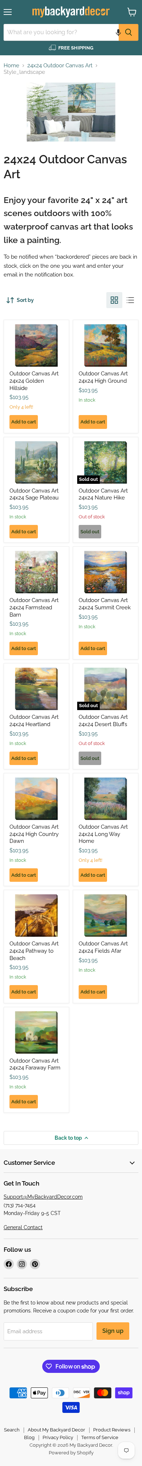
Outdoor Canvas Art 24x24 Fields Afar (103, 947)
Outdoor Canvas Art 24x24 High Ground (103, 377)
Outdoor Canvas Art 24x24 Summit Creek (105, 604)
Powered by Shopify (71, 1452)
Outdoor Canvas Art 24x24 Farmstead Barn (34, 607)
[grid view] (114, 300)
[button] (118, 32)
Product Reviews (111, 1430)
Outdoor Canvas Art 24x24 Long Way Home (103, 834)
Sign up (112, 1330)
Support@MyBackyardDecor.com (43, 1197)
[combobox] (61, 32)
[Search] (128, 32)
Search (12, 1430)
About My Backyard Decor (56, 1430)
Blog (29, 1437)
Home (11, 66)
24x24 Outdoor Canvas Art (59, 66)
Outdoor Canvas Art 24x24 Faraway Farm (34, 1064)
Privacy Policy (58, 1437)
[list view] (130, 300)
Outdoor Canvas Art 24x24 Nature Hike (103, 494)
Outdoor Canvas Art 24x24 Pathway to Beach (34, 950)
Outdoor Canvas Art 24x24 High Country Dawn (34, 834)
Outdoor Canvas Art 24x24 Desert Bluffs (103, 721)
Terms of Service (99, 1437)
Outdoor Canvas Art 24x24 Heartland (34, 721)
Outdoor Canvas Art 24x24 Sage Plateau (34, 494)
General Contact (23, 1227)
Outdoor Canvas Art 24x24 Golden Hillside (34, 380)
